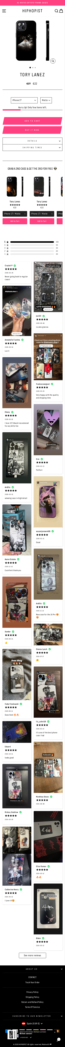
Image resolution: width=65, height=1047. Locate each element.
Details (32, 141)
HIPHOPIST (32, 11)
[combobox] (15, 214)
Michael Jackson (26, 1033)
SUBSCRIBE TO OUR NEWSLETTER (32, 1016)
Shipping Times (32, 147)
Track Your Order (32, 982)
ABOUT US (32, 969)
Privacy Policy (32, 992)
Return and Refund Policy (32, 1002)
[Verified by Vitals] (31, 1037)
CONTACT (32, 977)
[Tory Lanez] (15, 186)
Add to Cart (15, 221)
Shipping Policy (32, 997)
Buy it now (32, 130)
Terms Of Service (32, 1007)
